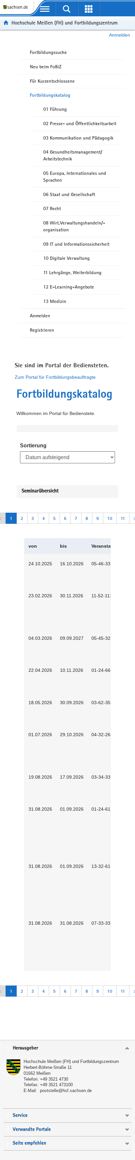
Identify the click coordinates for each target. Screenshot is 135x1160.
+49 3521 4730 (54, 1079)
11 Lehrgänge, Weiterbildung (72, 272)
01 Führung (55, 109)
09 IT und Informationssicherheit (76, 244)
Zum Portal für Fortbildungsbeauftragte (55, 377)
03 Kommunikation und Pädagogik (78, 138)
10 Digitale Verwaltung (66, 258)
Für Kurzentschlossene (52, 81)
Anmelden (119, 35)
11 (123, 518)
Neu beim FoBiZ (46, 67)
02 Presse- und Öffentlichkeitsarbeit (79, 123)
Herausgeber (25, 1048)
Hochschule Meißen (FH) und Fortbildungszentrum (64, 23)
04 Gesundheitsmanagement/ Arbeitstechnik (72, 155)
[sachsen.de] (17, 10)
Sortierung (33, 445)
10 (109, 518)
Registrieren (42, 330)
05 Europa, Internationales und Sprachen (74, 176)
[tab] (67, 1048)
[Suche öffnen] (67, 8)
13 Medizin (54, 301)
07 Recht (52, 208)
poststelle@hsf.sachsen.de (66, 1090)
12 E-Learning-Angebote (68, 287)
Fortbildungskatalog (50, 95)
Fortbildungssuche (48, 52)
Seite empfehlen (29, 1143)
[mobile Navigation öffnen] (45, 8)
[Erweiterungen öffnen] (89, 8)
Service (20, 1115)
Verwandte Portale (32, 1129)
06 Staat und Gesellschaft (69, 194)
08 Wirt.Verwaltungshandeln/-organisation (74, 226)
